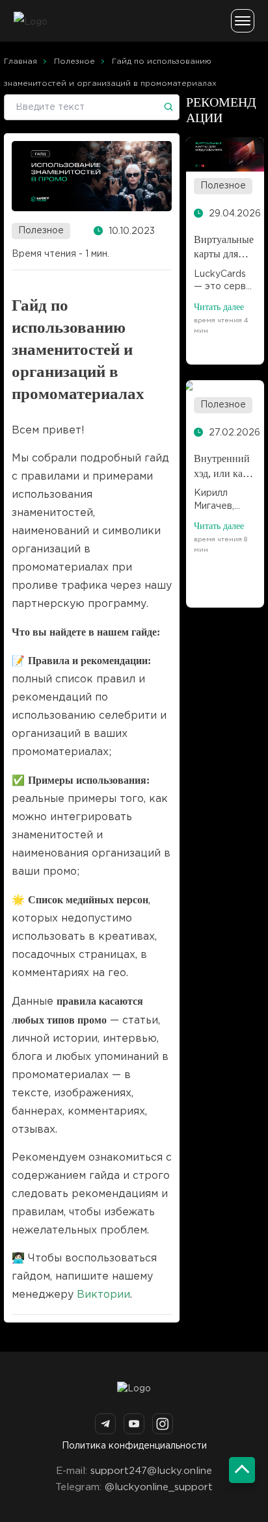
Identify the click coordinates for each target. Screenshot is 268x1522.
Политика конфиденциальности (134, 1446)
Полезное (41, 231)
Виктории (103, 1295)
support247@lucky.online (151, 1471)
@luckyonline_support (159, 1487)
